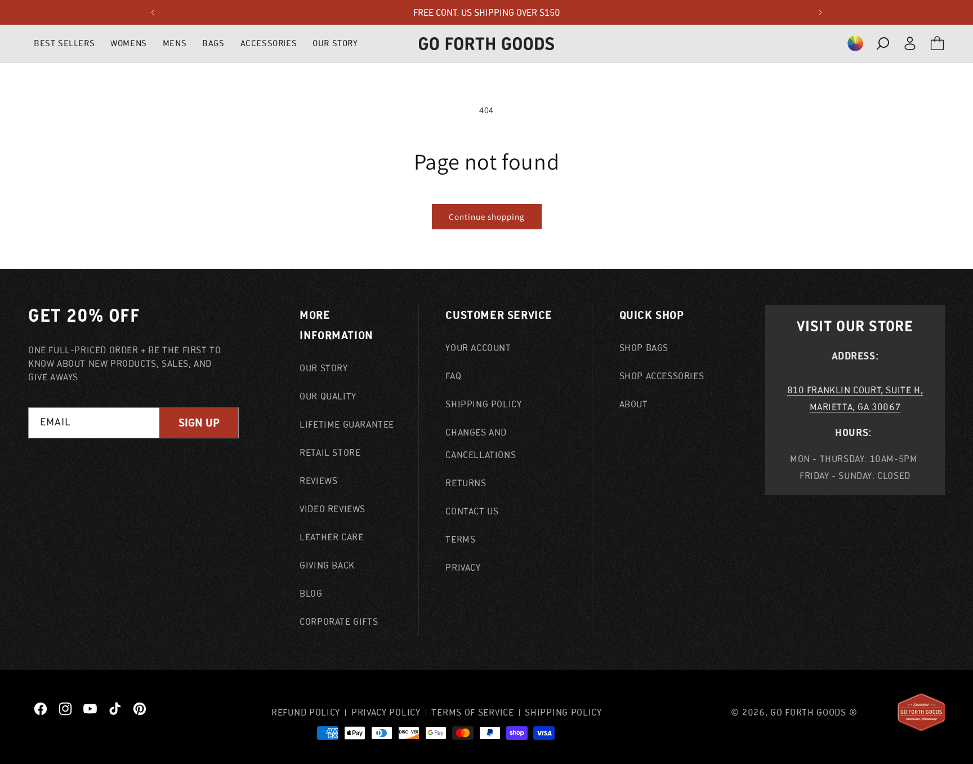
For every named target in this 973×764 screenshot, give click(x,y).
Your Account (478, 347)
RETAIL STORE (330, 452)
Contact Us (471, 511)
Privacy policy (386, 712)
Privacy (462, 567)
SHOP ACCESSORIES (661, 375)
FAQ (453, 375)
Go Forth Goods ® (813, 712)
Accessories (268, 43)
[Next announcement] (820, 12)
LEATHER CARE (331, 537)
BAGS (213, 43)
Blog (311, 593)
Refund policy (305, 712)
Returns (465, 482)
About (633, 404)
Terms (460, 539)
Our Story (323, 368)
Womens (128, 43)
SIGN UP (199, 422)
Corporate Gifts (339, 621)
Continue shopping (487, 216)
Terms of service (472, 712)
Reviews (318, 480)
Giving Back (327, 565)
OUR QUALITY (328, 396)
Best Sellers (64, 43)
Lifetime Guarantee (347, 424)
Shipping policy (563, 712)
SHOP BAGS (643, 347)
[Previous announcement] (152, 12)
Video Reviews (332, 508)
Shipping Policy (483, 404)
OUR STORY (335, 43)
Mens (174, 43)
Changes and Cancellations (480, 443)
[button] (855, 43)
